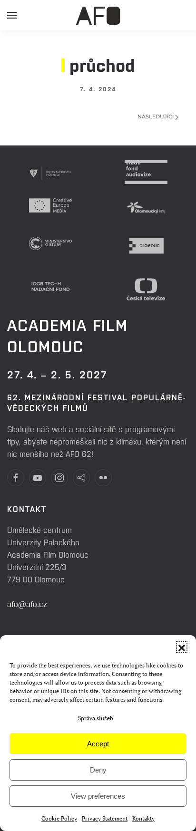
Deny (98, 770)
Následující (156, 116)
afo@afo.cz (27, 604)
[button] (181, 647)
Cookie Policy (59, 818)
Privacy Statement (104, 818)
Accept (98, 744)
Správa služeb (95, 718)
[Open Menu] (12, 19)
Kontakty (143, 818)
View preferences (98, 796)
